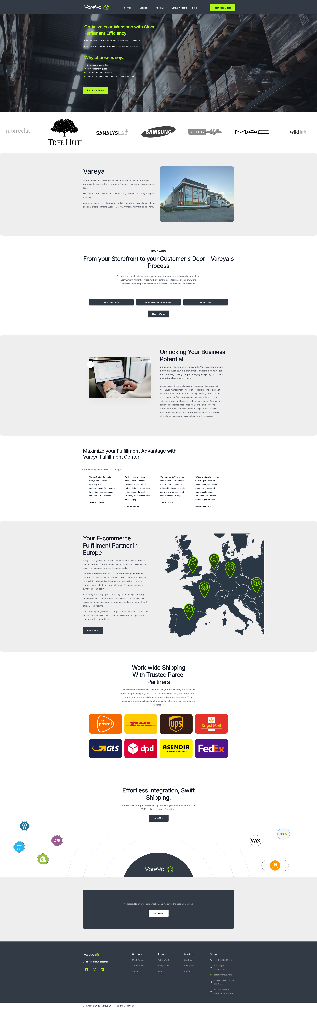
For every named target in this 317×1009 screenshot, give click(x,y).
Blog (194, 8)
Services (128, 8)
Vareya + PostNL (179, 8)
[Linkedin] (102, 969)
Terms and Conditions (123, 1006)
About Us (160, 8)
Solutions (144, 8)
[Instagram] (94, 969)
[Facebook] (86, 969)
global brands (136, 573)
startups (123, 573)
